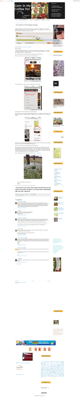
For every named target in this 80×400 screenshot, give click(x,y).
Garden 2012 (62, 371)
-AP (41, 361)
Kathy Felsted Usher (21, 201)
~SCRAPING (57, 367)
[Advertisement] (33, 272)
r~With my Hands (56, 375)
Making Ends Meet (60, 373)
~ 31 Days (51, 361)
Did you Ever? (56, 370)
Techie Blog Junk (21, 195)
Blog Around (53, 369)
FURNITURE (55, 371)
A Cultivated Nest (57, 172)
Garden (58, 371)
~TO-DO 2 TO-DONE (49, 368)
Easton (60, 370)
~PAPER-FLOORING (49, 367)
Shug (18, 210)
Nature (52, 374)
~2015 (18, 195)
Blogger (44, 395)
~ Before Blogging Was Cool (57, 361)
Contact (47, 19)
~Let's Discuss (48, 366)
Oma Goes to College (46, 375)
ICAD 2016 (57, 372)
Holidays (46, 372)
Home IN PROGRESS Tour (23, 19)
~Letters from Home (55, 366)
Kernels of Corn (43, 373)
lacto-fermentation (48, 373)
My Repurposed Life (21, 247)
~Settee (60, 367)
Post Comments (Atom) (22, 282)
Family (42, 371)
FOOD (48, 371)
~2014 (48, 362)
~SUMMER (43, 368)
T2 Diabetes (48, 376)
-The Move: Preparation (45, 361)
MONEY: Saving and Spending (46, 374)
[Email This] (30, 194)
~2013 (45, 362)
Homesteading (52, 372)
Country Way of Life (49, 370)
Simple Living (61, 375)
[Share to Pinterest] (35, 194)
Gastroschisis (43, 372)
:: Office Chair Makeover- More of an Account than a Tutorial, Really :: (61, 208)
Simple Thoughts (43, 376)
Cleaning (44, 370)
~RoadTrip (54, 367)
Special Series (37, 19)
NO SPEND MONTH (56, 374)
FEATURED (43, 19)
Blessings (49, 369)
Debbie (19, 258)
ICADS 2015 (62, 372)
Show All (63, 186)
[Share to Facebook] (34, 194)
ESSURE (63, 370)
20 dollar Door (45, 369)
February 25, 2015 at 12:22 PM (22, 262)
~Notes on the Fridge (44, 367)
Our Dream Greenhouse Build (58, 184)
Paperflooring (52, 375)
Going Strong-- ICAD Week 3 (60, 218)
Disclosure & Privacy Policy (20, 374)
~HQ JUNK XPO (43, 366)
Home (16, 19)
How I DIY (31, 19)
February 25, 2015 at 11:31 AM (22, 255)
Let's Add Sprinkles (57, 183)
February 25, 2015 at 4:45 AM (22, 207)
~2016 (54, 362)
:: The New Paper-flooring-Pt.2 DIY (61, 213)
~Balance (57, 362)
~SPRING (62, 367)
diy (58, 370)
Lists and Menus (54, 373)
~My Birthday (62, 366)
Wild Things (59, 376)
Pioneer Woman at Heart (58, 180)
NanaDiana (19, 228)
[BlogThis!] (31, 194)
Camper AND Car (58, 369)
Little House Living (57, 176)
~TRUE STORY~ (57, 368)
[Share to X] (33, 194)
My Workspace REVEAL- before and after (60, 198)
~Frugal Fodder (60, 365)
